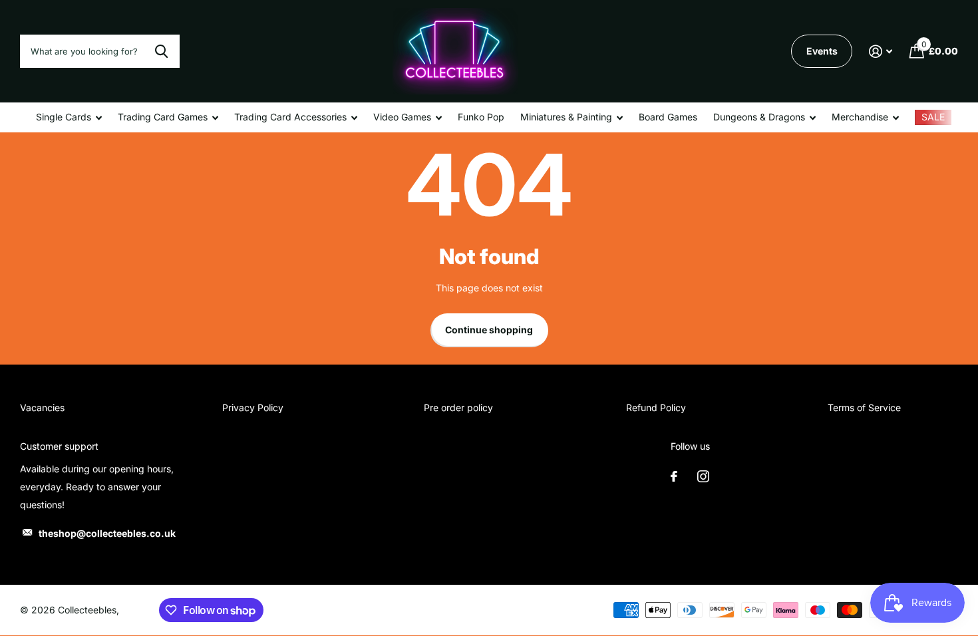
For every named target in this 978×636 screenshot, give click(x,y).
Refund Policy (656, 407)
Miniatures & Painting (566, 116)
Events (822, 51)
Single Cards (63, 116)
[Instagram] (703, 476)
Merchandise (860, 116)
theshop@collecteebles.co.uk (107, 533)
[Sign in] (880, 52)
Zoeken (161, 51)
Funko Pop (481, 116)
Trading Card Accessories (290, 116)
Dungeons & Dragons (759, 116)
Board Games (668, 116)
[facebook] (674, 476)
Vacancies (42, 407)
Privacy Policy (252, 407)
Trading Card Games (163, 116)
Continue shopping (489, 329)
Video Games (402, 116)
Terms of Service (864, 407)
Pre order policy (458, 407)
